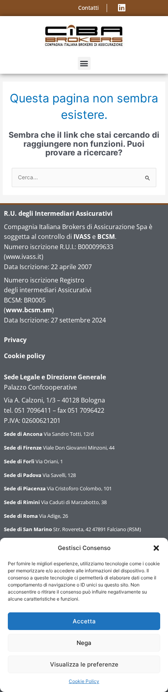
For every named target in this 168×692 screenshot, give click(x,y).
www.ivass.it (23, 256)
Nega (84, 642)
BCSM (106, 236)
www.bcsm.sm (29, 310)
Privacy (15, 339)
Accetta (84, 621)
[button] (156, 548)
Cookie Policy (84, 681)
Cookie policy (24, 355)
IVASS (82, 236)
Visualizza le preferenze (84, 664)
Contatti (88, 7)
